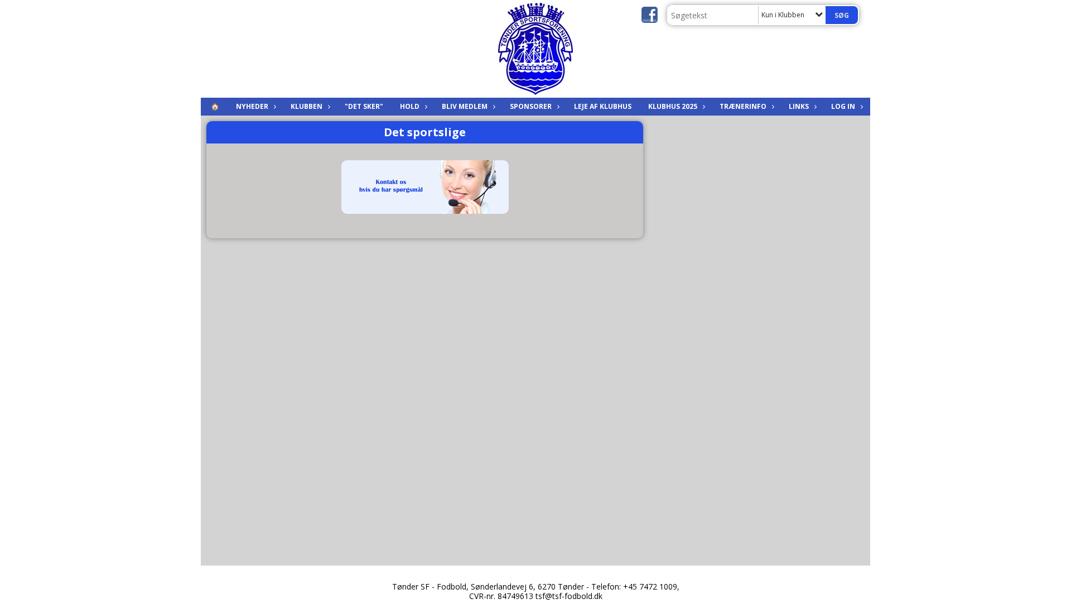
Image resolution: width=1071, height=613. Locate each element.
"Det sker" (364, 106)
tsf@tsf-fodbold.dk (569, 596)
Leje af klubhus (602, 106)
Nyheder (252, 106)
